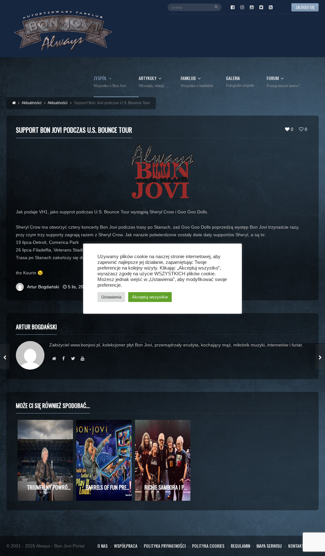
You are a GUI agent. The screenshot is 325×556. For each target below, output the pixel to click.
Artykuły (153, 82)
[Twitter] (261, 7)
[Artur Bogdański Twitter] (73, 358)
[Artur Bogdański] (54, 358)
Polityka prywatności (165, 545)
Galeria (240, 82)
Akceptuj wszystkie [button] (150, 297)
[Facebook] (233, 7)
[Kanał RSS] (271, 7)
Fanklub (197, 82)
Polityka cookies (208, 545)
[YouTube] (252, 7)
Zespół (110, 82)
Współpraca (125, 545)
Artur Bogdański (43, 286)
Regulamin (240, 545)
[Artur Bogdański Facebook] (63, 358)
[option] (45, 460)
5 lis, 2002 (78, 286)
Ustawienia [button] (111, 297)
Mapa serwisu (269, 545)
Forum (283, 82)
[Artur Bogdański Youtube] (82, 358)
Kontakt (296, 545)
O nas (102, 545)
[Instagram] (242, 7)
